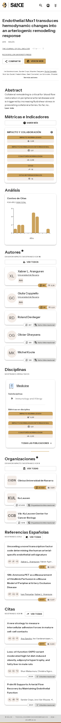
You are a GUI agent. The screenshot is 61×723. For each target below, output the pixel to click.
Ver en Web (35, 61)
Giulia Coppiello (50, 71)
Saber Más (30, 123)
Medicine (23, 385)
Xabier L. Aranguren (31, 271)
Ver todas (30, 468)
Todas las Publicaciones (36, 443)
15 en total (21, 202)
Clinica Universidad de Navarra (35, 480)
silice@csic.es (30, 720)
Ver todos (30, 262)
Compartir (13, 61)
